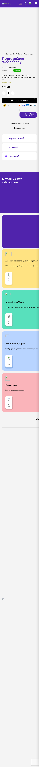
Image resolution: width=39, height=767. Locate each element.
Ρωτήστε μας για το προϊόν (20, 123)
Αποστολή (13, 147)
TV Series (19, 54)
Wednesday (28, 54)
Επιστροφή (14, 156)
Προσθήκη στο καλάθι (29, 115)
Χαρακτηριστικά (16, 138)
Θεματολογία (10, 54)
